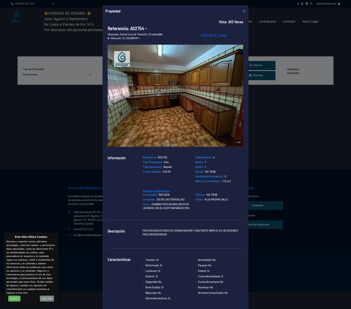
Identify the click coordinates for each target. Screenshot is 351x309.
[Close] (244, 11)
